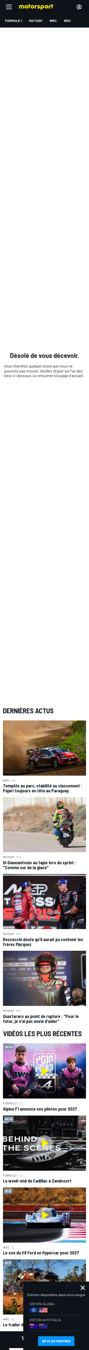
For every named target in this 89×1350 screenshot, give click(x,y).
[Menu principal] (9, 7)
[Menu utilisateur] (79, 7)
